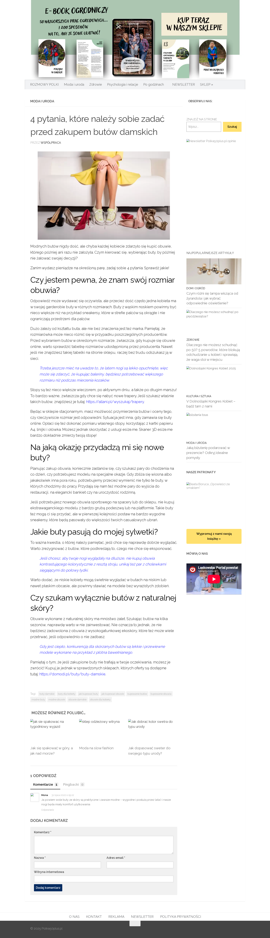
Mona (44, 795)
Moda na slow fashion (96, 748)
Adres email (116, 858)
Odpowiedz (47, 809)
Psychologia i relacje (122, 84)
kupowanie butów (137, 693)
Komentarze (45, 784)
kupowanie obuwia (161, 693)
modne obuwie (56, 699)
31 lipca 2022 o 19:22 (63, 795)
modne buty (38, 699)
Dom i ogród (195, 288)
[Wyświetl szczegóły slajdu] (214, 178)
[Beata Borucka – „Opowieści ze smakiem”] (214, 502)
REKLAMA (116, 917)
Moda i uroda (74, 84)
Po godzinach (153, 84)
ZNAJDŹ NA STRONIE (201, 119)
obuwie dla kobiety (100, 699)
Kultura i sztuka (198, 396)
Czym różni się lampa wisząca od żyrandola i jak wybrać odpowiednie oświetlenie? (212, 298)
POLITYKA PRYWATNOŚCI (180, 917)
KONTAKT (94, 917)
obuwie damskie (78, 699)
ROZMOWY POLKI (44, 84)
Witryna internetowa (49, 872)
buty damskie (46, 693)
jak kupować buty (88, 693)
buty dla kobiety (66, 693)
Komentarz (42, 832)
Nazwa (40, 858)
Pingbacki (73, 784)
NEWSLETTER (183, 84)
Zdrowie (95, 84)
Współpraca (51, 142)
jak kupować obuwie (113, 693)
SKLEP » (206, 84)
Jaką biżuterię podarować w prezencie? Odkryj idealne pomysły (208, 452)
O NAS (74, 917)
